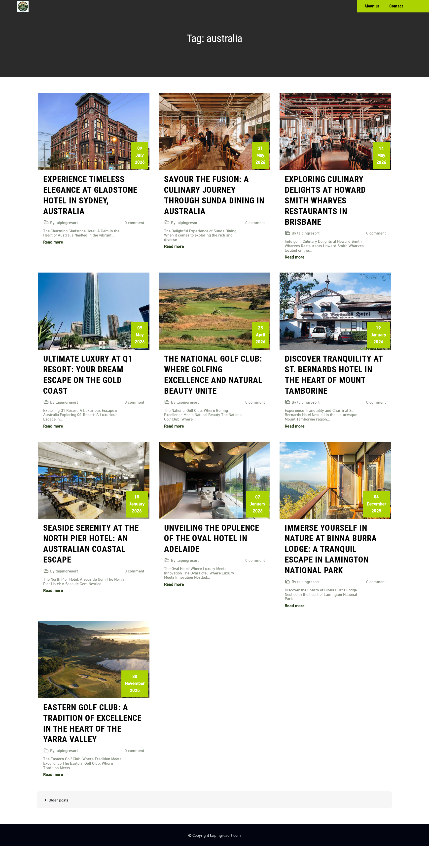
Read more (53, 241)
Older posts (59, 799)
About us (372, 6)
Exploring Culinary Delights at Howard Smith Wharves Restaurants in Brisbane (325, 200)
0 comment (134, 222)
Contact (396, 6)
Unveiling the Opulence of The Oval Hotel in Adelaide (211, 538)
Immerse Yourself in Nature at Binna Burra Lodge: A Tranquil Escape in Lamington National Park (331, 549)
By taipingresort (64, 222)
